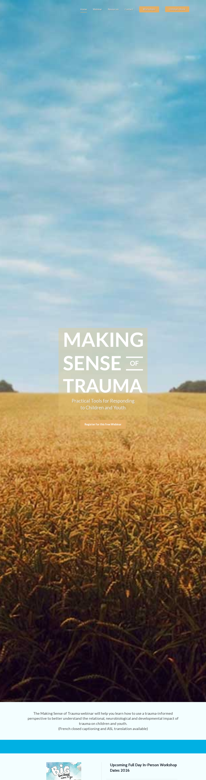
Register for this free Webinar (103, 424)
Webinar (97, 9)
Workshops (149, 9)
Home (83, 9)
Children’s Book (177, 9)
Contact (129, 9)
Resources (113, 9)
